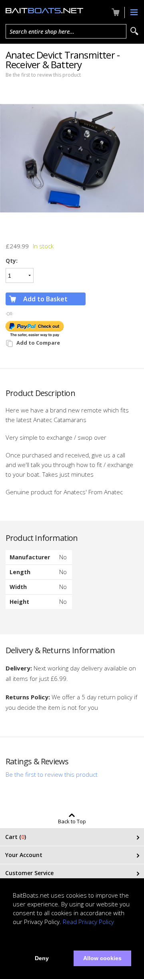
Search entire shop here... (42, 31)
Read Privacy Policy (88, 922)
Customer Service (29, 873)
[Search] (134, 31)
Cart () (15, 837)
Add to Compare (38, 342)
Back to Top (72, 821)
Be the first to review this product (43, 74)
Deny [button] (42, 958)
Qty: (12, 260)
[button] (14, 939)
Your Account (23, 855)
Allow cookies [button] (102, 958)
